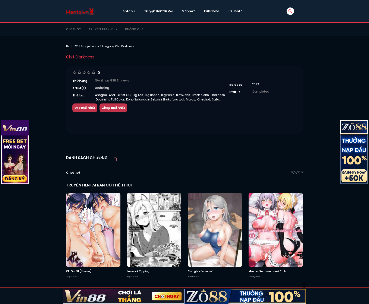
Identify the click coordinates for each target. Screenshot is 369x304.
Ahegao (107, 46)
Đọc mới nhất (85, 108)
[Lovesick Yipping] (154, 229)
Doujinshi (102, 99)
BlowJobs (183, 95)
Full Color (211, 11)
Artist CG (124, 95)
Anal (112, 95)
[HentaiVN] (80, 11)
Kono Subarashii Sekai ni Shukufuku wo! (155, 99)
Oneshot (73, 29)
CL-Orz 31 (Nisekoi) (78, 271)
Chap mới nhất (113, 108)
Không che (134, 29)
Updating (102, 88)
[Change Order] (115, 158)
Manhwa (189, 11)
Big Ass (138, 95)
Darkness (218, 95)
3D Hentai (235, 11)
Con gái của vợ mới (201, 271)
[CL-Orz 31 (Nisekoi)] (93, 229)
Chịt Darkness (124, 46)
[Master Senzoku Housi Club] (276, 229)
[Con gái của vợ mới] (215, 229)
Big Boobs (152, 95)
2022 (255, 84)
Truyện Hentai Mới (158, 11)
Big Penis (167, 95)
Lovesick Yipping (138, 271)
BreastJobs (200, 95)
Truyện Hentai (90, 46)
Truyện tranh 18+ (103, 29)
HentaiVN (128, 11)
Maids (190, 99)
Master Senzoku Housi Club (267, 271)
